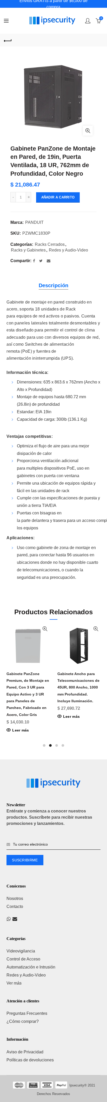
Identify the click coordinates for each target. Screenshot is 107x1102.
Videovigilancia (20, 951)
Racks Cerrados (50, 244)
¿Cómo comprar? (22, 1021)
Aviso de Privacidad (24, 1052)
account (88, 21)
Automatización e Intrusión (30, 967)
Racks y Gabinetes (28, 250)
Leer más (20, 730)
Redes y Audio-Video (68, 250)
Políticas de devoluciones (30, 1060)
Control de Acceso (23, 959)
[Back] (7, 40)
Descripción (53, 285)
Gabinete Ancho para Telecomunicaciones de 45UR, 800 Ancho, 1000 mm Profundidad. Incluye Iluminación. (78, 687)
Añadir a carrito (58, 197)
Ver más (14, 983)
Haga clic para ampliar (88, 131)
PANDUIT (34, 222)
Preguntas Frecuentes (26, 1013)
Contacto (14, 906)
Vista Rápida (45, 628)
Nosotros (14, 898)
